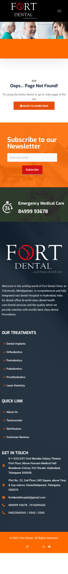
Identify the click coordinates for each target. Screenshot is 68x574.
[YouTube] (37, 546)
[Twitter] (48, 546)
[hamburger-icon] (59, 11)
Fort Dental (26, 538)
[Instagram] (26, 546)
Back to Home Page (35, 106)
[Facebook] (20, 546)
